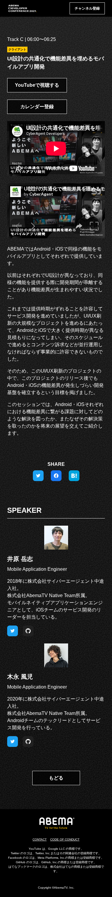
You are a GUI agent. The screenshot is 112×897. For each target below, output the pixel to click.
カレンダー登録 (37, 106)
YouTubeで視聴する (37, 85)
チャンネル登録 (87, 8)
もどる (56, 777)
